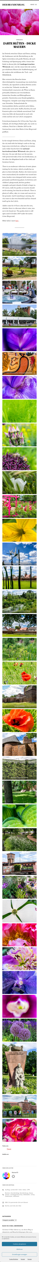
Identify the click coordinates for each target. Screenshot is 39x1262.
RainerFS (15, 1172)
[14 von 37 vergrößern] (34, 545)
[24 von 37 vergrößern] (34, 783)
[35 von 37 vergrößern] (34, 1045)
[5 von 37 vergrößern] (34, 331)
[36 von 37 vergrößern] (34, 1097)
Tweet (9, 1148)
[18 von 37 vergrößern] (34, 640)
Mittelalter (26, 1194)
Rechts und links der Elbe (13, 1206)
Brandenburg (24, 1193)
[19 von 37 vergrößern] (34, 664)
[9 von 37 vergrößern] (34, 426)
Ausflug (7, 1190)
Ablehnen (19, 1249)
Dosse (31, 1193)
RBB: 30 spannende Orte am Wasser (16, 1202)
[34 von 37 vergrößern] (34, 1021)
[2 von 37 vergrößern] (34, 259)
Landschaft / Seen (16, 1190)
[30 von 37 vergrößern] (34, 926)
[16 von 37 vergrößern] (34, 593)
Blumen (7, 1193)
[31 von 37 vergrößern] (34, 950)
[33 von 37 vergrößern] (34, 997)
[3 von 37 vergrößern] (34, 283)
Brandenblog (15, 1193)
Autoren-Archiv (13, 1176)
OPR (28, 1190)
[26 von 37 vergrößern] (34, 831)
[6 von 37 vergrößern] (34, 355)
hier (17, 221)
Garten (7, 1194)
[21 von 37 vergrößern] (34, 712)
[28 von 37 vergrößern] (34, 878)
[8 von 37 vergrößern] (34, 402)
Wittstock (16, 1196)
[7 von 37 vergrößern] (34, 378)
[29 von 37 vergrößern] (34, 902)
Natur (24, 1190)
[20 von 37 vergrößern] (34, 688)
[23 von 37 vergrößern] (34, 759)
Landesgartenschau (16, 1194)
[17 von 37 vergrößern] (34, 616)
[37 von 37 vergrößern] (34, 1121)
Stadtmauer (8, 1196)
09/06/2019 (19, 40)
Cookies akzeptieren (19, 1244)
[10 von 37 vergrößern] (34, 450)
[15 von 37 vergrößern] (34, 569)
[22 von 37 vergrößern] (34, 735)
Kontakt (23, 1259)
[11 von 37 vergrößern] (34, 473)
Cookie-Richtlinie (13, 1259)
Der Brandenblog (13, 4)
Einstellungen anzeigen (19, 1254)
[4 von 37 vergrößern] (34, 307)
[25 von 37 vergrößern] (34, 807)
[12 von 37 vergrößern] (34, 497)
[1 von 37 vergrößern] (34, 235)
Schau (33, 1194)
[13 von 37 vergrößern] (34, 521)
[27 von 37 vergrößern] (34, 854)
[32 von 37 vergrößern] (34, 973)
